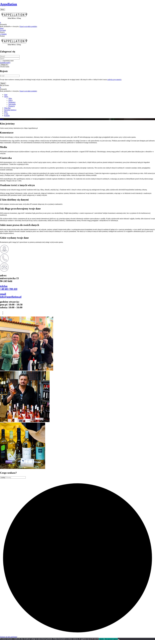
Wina (10, 98)
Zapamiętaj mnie (8, 61)
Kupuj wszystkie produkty (28, 26)
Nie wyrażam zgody (111, 639)
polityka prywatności (114, 79)
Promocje (11, 106)
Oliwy (10, 100)
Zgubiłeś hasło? (5, 62)
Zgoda (101, 639)
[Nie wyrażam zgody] (118, 639)
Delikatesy (12, 102)
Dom (1, 119)
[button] (77, 23)
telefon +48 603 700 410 (8, 287)
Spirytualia (12, 104)
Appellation (8, 4)
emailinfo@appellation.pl (10, 295)
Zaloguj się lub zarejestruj (8, 637)
